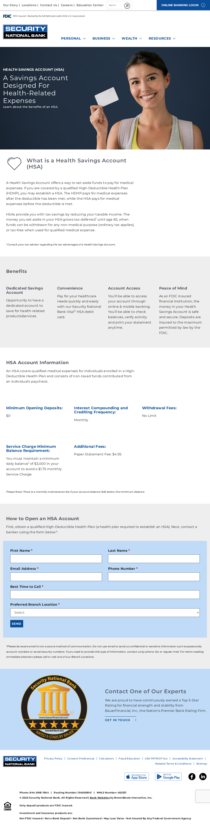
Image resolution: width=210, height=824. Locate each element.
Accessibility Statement (187, 758)
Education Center (90, 5)
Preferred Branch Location (33, 604)
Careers (67, 5)
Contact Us (48, 5)
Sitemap (201, 763)
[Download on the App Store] (139, 778)
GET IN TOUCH (117, 720)
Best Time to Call (25, 587)
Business (102, 38)
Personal (71, 38)
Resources (160, 38)
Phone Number (121, 569)
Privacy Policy (53, 758)
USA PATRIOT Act (156, 758)
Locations (29, 5)
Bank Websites (100, 797)
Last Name (117, 551)
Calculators (106, 758)
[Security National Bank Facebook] (192, 779)
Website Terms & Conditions (173, 763)
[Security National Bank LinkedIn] (203, 779)
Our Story (10, 5)
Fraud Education (129, 758)
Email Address (23, 569)
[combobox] (115, 5)
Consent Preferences (80, 758)
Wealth (130, 38)
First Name (20, 551)
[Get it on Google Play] (171, 778)
